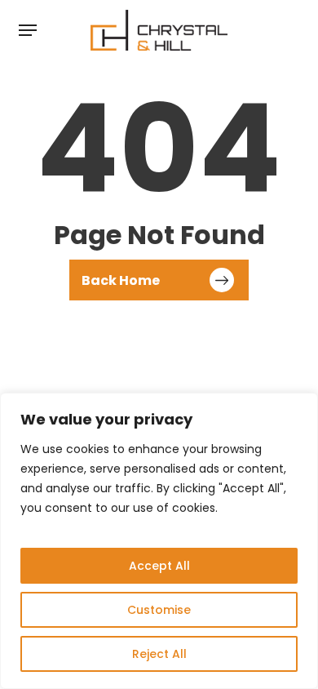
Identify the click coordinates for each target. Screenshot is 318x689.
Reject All (159, 654)
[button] (28, 30)
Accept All (159, 566)
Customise (159, 610)
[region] (159, 541)
